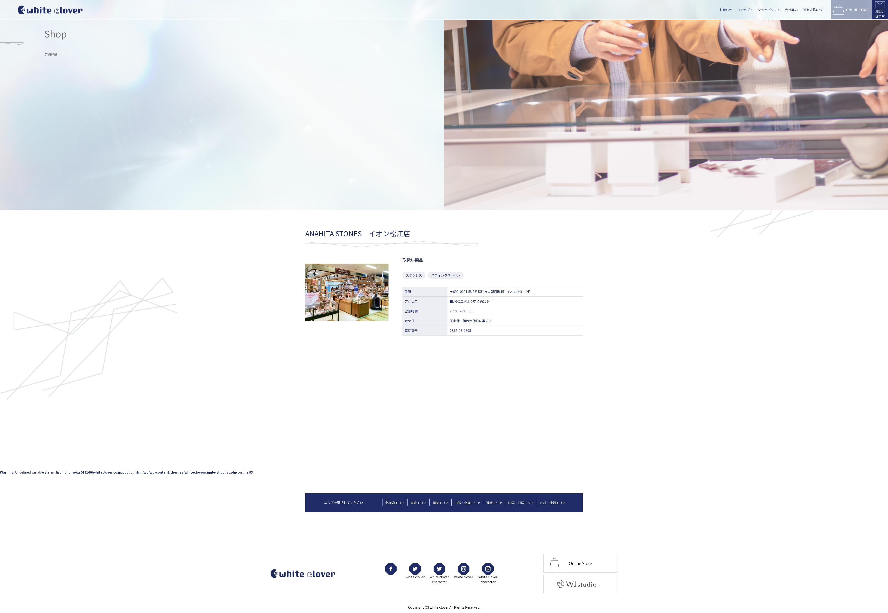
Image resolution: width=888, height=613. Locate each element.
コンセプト (745, 9)
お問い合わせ (880, 13)
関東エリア (440, 502)
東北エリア (418, 502)
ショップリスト (769, 9)
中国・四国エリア (521, 502)
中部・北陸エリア (467, 502)
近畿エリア (494, 502)
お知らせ (725, 9)
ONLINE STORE (858, 9)
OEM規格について (815, 9)
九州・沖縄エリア (553, 502)
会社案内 (791, 9)
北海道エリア (395, 502)
